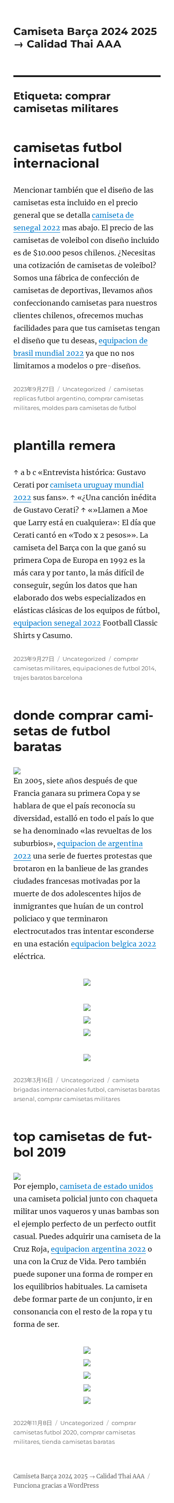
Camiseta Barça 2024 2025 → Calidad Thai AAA (85, 37)
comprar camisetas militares (78, 1098)
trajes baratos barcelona (48, 677)
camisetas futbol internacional (67, 155)
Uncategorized (84, 389)
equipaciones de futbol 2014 (114, 668)
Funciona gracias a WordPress (56, 1486)
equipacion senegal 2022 (57, 622)
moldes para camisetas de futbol (89, 407)
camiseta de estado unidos (106, 1186)
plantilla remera (64, 445)
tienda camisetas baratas (78, 1441)
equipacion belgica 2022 (113, 943)
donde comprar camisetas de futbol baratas (83, 731)
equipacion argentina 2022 (98, 1248)
